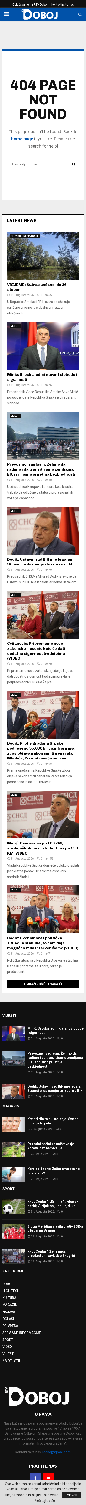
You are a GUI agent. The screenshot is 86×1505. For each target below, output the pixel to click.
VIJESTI (15, 326)
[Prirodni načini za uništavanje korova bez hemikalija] (13, 1149)
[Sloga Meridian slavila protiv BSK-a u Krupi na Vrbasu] (13, 1231)
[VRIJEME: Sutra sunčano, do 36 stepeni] (43, 256)
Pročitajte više (44, 1500)
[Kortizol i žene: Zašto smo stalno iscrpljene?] (13, 1174)
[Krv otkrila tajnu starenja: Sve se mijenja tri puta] (13, 1124)
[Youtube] (48, 1478)
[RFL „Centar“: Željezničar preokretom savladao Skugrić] (13, 1256)
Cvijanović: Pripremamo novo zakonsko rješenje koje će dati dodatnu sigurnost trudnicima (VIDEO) (36, 651)
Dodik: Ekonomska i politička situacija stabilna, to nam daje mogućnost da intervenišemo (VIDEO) (42, 943)
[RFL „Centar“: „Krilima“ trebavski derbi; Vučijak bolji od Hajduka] (13, 1206)
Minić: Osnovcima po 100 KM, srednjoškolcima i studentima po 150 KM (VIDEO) (42, 848)
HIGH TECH (11, 1291)
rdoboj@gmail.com (56, 1452)
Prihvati (71, 1495)
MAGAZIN (9, 1305)
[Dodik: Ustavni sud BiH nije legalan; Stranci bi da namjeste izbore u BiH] (43, 531)
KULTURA (9, 1298)
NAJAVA (8, 1312)
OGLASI (8, 1319)
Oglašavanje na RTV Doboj (29, 4)
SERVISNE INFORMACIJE (24, 236)
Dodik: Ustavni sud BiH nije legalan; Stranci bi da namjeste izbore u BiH (40, 562)
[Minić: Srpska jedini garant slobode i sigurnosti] (43, 346)
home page (22, 138)
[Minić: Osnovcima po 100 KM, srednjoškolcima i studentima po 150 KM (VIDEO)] (43, 814)
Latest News (22, 220)
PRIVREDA (10, 1326)
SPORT (7, 1340)
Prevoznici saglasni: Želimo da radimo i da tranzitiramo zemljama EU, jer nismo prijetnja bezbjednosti (41, 469)
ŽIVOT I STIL (11, 1361)
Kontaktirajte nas (62, 4)
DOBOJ (8, 1284)
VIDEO (7, 1347)
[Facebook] (35, 1478)
